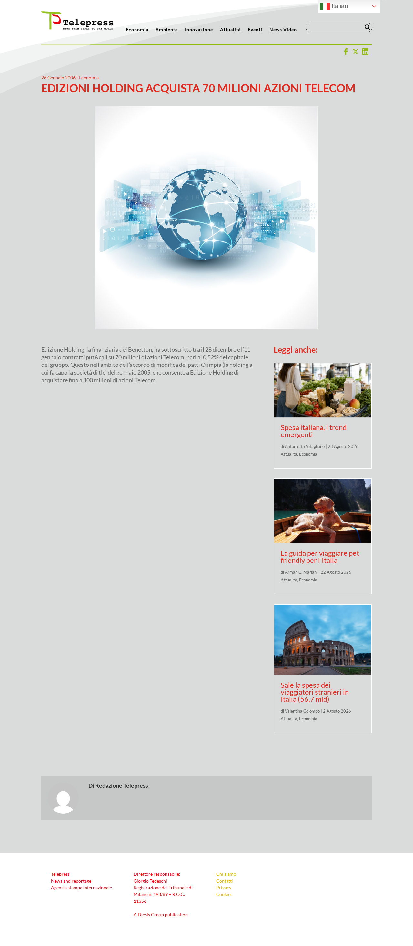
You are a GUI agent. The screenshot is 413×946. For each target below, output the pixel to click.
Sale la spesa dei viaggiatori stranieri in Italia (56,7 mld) (315, 691)
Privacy (223, 887)
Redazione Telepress (121, 785)
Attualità (230, 29)
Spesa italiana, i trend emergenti (314, 431)
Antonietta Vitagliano (305, 446)
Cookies (224, 894)
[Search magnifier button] (367, 27)
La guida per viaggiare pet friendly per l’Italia (320, 556)
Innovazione (199, 29)
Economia (137, 29)
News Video (283, 29)
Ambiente (167, 29)
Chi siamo (226, 874)
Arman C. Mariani (301, 572)
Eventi (255, 29)
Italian (339, 6)
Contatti (224, 880)
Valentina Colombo (302, 711)
